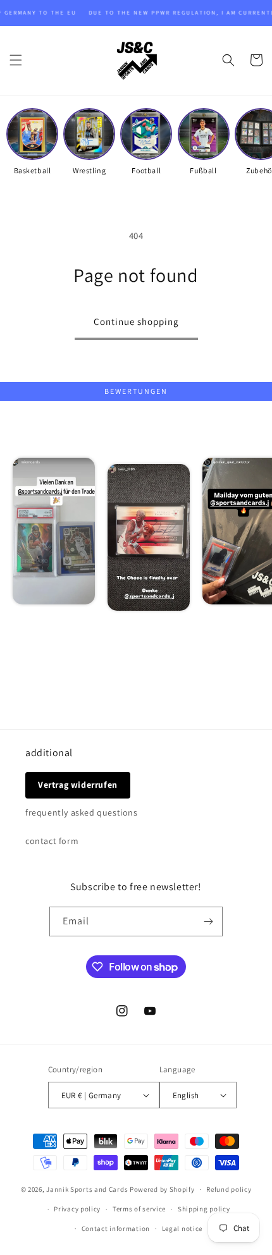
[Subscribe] (208, 921)
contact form (51, 841)
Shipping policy (204, 1208)
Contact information (116, 1228)
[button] (16, 60)
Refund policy (228, 1189)
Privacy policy (77, 1208)
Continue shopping (136, 321)
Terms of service (139, 1208)
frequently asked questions (81, 812)
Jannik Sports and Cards (87, 1189)
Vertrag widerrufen (78, 784)
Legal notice (182, 1228)
